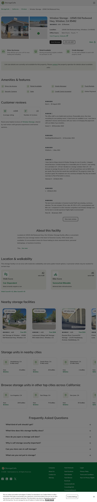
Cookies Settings (72, 496)
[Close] (94, 497)
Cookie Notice (49, 500)
